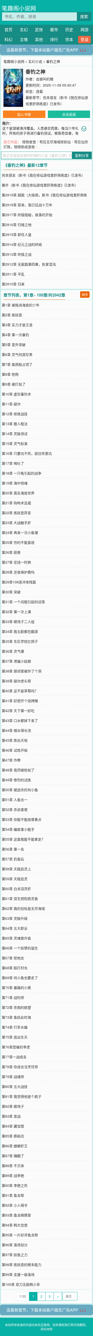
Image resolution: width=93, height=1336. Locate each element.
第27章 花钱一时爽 (16, 562)
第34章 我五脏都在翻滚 (20, 631)
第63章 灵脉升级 (15, 918)
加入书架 (24, 114)
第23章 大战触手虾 (16, 522)
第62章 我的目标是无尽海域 (23, 908)
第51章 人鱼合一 (15, 799)
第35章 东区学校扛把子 (20, 641)
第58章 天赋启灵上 (16, 868)
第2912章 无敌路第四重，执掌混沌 (29, 264)
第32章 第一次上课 (16, 611)
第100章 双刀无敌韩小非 (21, 1284)
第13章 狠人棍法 (15, 423)
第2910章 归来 (13, 283)
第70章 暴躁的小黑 (16, 987)
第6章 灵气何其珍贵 (17, 354)
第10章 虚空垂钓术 (16, 394)
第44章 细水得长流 (16, 730)
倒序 (85, 294)
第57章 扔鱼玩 (13, 858)
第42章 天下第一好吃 (18, 710)
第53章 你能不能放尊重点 (21, 819)
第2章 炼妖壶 (12, 314)
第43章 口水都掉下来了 (20, 720)
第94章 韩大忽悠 (15, 1224)
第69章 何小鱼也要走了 (20, 977)
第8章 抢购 (10, 374)
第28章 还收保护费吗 (18, 572)
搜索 (84, 16)
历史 (69, 29)
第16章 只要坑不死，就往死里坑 (27, 453)
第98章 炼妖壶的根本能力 (21, 1264)
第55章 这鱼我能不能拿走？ (23, 839)
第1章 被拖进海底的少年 (20, 304)
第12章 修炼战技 (15, 413)
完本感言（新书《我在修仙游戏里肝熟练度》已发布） (43, 175)
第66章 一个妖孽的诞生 (20, 947)
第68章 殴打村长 (15, 967)
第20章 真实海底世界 (18, 492)
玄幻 (24, 29)
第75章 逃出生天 (15, 1037)
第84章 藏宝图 (13, 1126)
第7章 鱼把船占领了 (17, 364)
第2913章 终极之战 (16, 254)
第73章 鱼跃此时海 (16, 1017)
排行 (54, 39)
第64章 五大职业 (15, 928)
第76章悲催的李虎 (16, 1046)
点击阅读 (69, 114)
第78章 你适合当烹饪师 (20, 1066)
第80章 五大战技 (15, 1086)
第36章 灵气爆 (13, 651)
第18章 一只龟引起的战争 (21, 473)
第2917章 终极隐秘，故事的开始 (27, 214)
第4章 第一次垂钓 (15, 334)
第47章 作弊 (11, 760)
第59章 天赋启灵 (15, 878)
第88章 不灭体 (13, 1165)
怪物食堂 (29, 141)
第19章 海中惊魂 (15, 483)
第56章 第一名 (13, 849)
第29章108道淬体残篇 (19, 581)
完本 (69, 39)
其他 (39, 39)
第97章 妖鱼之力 (15, 1254)
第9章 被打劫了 (14, 384)
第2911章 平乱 (13, 274)
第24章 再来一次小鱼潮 (20, 532)
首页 (8, 29)
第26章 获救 (11, 552)
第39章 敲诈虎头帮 (16, 680)
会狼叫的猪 (44, 78)
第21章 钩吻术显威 (16, 502)
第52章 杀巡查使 (15, 809)
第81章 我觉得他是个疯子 (21, 1096)
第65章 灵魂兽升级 (16, 938)
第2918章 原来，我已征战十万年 (27, 204)
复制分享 (82, 155)
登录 (85, 39)
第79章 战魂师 (13, 1076)
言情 (24, 39)
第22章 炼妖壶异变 (16, 512)
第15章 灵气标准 (15, 443)
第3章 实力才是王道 (17, 324)
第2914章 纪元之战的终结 (22, 244)
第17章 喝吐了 (13, 463)
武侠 (39, 29)
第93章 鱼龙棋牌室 (16, 1215)
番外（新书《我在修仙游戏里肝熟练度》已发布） (40, 185)
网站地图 (47, 1329)
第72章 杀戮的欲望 (16, 1007)
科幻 (8, 39)
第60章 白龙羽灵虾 (16, 888)
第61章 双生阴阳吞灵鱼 (20, 898)
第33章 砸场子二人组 (18, 621)
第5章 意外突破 (14, 344)
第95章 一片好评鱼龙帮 (20, 1234)
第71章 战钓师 (13, 997)
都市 (54, 29)
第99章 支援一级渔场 (18, 1274)
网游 (85, 29)
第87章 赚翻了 (13, 1155)
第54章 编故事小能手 (18, 829)
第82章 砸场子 (13, 1106)
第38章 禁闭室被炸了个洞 (21, 670)
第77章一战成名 (14, 1056)
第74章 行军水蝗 (15, 1027)
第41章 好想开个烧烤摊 (20, 700)
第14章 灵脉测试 (15, 433)
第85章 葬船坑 (13, 1135)
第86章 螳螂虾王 (15, 1145)
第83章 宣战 (11, 1116)
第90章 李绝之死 (15, 1185)
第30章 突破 (11, 591)
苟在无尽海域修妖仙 (55, 141)
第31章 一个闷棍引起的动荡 (23, 601)
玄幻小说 (35, 61)
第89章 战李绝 (13, 1175)
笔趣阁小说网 (19, 8)
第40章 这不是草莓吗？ (20, 690)
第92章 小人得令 (15, 1205)
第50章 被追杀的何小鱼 (20, 789)
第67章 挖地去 (13, 957)
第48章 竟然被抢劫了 (18, 769)
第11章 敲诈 (11, 403)
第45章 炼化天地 (15, 740)
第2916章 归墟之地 (16, 224)
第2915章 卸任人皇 (16, 234)
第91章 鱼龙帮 (13, 1195)
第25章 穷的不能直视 (18, 542)
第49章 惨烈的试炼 (16, 779)
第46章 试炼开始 (15, 750)
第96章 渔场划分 (15, 1244)
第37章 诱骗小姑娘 (16, 661)
